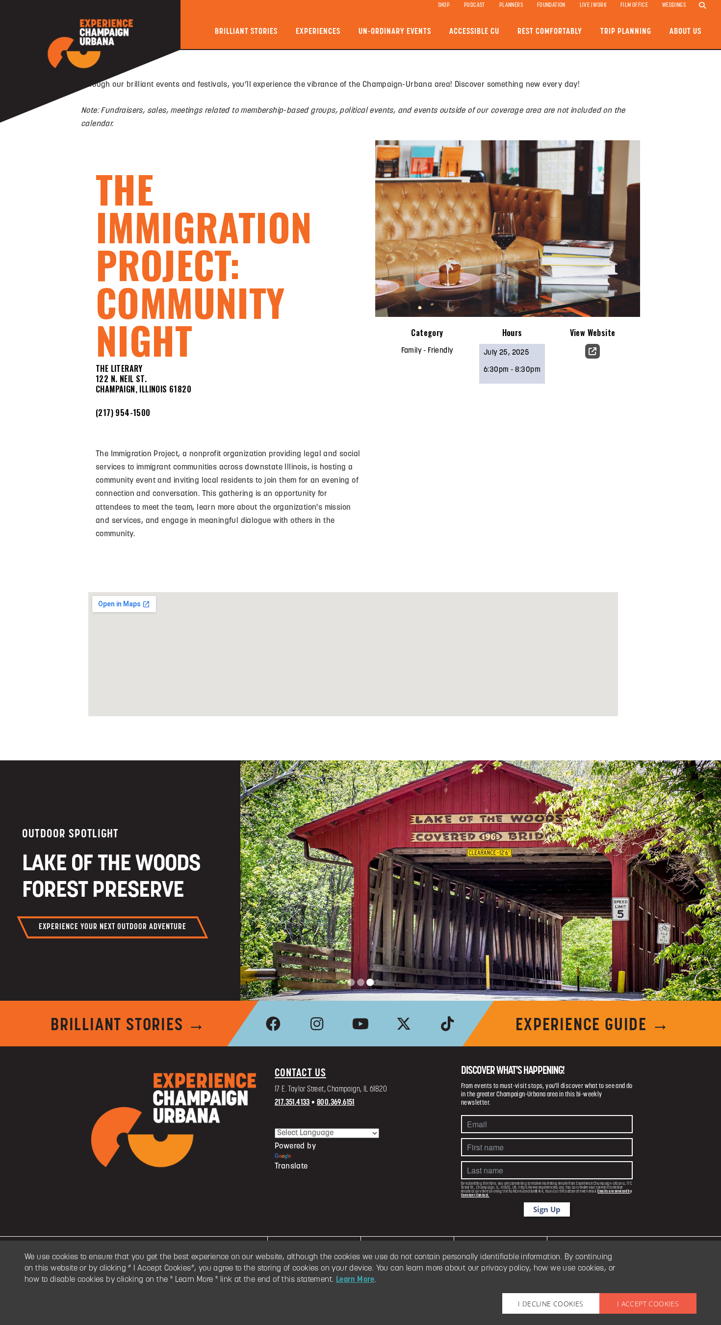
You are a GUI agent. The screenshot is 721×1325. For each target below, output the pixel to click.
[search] (702, 5)
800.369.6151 (336, 1103)
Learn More (355, 1280)
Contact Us (300, 1073)
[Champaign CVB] (174, 1120)
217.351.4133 (292, 1103)
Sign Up (547, 1209)
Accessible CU (474, 31)
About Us (685, 31)
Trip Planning (625, 31)
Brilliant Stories (246, 31)
